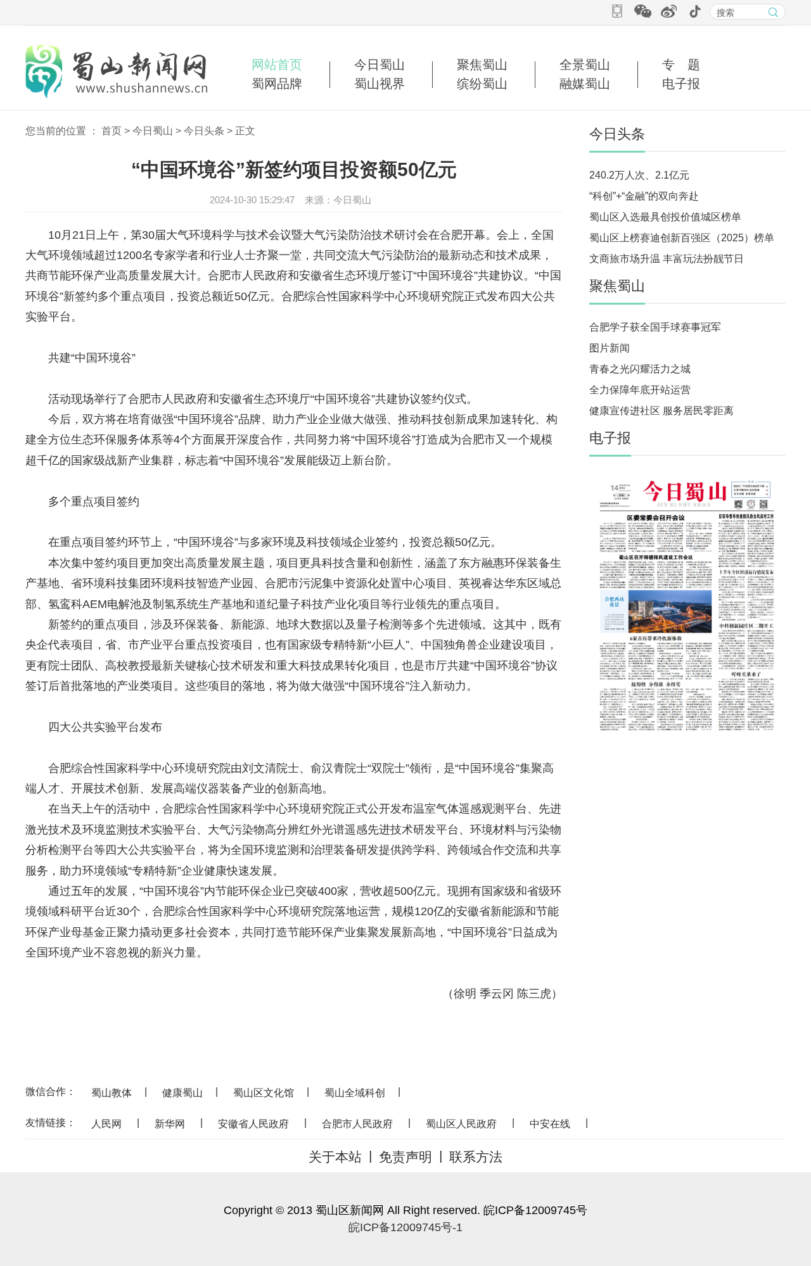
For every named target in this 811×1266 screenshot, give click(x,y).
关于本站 (335, 1156)
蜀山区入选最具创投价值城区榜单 (665, 217)
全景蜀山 (584, 65)
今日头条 (204, 130)
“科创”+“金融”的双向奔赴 (644, 196)
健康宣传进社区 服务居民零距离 (661, 410)
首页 (111, 130)
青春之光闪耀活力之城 (640, 369)
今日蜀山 (379, 65)
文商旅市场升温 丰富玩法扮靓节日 (666, 258)
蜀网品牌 (277, 84)
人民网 (106, 1123)
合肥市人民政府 (357, 1123)
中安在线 (550, 1123)
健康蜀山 (182, 1092)
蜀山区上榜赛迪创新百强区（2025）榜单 (681, 237)
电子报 (681, 84)
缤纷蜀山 (482, 84)
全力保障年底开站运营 (640, 389)
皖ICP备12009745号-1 (405, 1227)
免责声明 (405, 1156)
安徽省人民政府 (253, 1123)
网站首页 (277, 65)
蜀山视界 (379, 84)
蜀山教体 (111, 1092)
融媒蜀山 (584, 84)
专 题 (681, 65)
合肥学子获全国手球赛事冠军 (655, 327)
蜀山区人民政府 (461, 1123)
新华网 (170, 1123)
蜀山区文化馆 (263, 1092)
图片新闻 (609, 348)
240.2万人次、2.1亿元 (639, 175)
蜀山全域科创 (354, 1092)
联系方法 (475, 1156)
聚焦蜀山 (482, 65)
